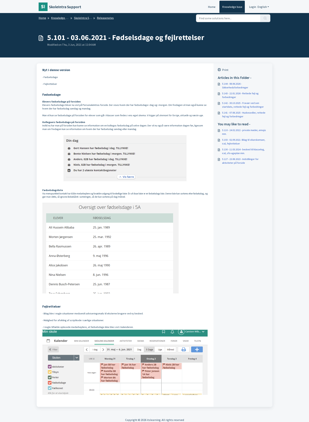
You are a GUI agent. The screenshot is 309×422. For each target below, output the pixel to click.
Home (211, 7)
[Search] (265, 18)
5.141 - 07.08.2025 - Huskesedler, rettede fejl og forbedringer (243, 114)
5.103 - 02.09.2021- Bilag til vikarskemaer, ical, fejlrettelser (243, 141)
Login (252, 7)
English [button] (262, 7)
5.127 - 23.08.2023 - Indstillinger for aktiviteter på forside (240, 160)
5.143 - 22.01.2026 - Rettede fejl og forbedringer (240, 95)
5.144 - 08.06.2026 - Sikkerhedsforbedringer (235, 85)
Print (225, 70)
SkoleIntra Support (86, 18)
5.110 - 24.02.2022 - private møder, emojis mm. (244, 132)
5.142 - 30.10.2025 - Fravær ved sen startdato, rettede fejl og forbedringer (243, 104)
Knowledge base (232, 7)
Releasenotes (105, 18)
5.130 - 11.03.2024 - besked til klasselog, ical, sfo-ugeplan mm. (243, 151)
